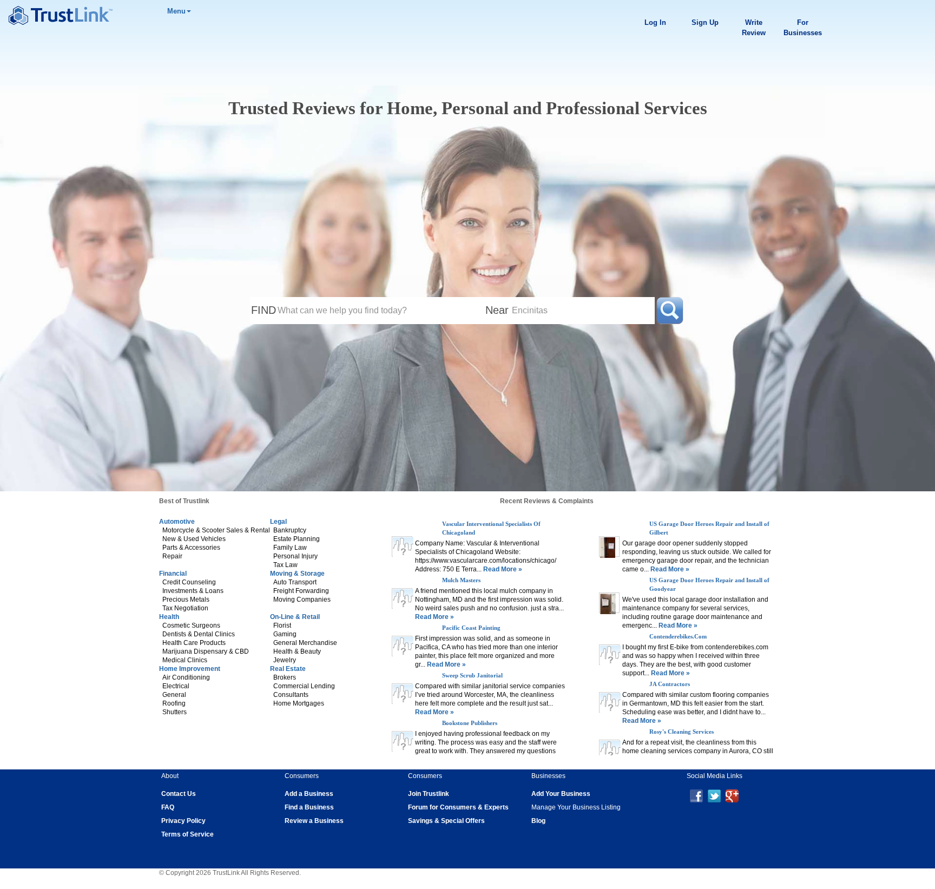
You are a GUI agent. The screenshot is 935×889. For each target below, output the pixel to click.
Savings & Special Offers (446, 821)
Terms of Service (187, 834)
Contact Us (178, 794)
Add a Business (309, 794)
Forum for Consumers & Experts (458, 807)
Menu (176, 11)
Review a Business (314, 821)
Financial (173, 573)
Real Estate (288, 669)
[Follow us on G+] (732, 795)
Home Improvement (189, 669)
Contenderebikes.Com (678, 684)
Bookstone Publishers (469, 723)
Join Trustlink (428, 794)
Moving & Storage (297, 573)
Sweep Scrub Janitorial (472, 675)
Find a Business (309, 807)
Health (169, 617)
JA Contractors (669, 731)
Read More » (502, 569)
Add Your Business (560, 794)
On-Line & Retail (295, 617)
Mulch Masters (461, 580)
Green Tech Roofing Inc (680, 524)
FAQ (167, 807)
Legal (278, 521)
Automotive (177, 521)
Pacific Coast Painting (471, 627)
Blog (538, 821)
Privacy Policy (183, 821)
